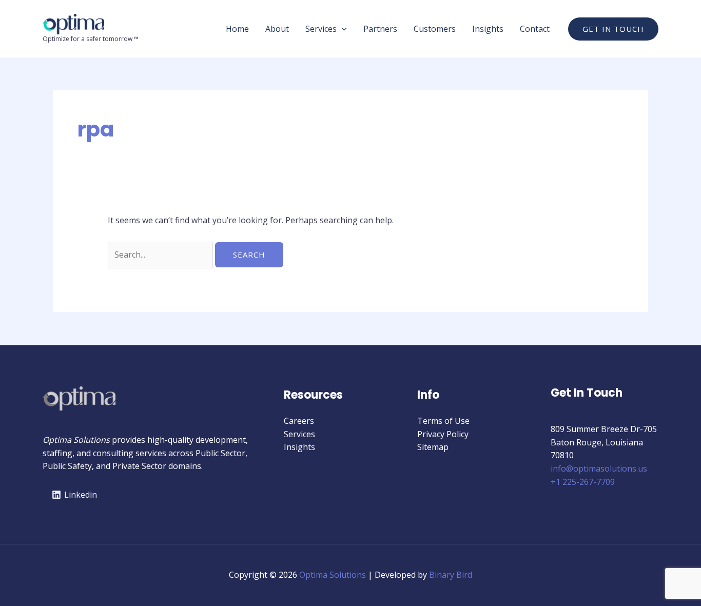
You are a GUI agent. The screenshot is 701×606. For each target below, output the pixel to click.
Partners (380, 28)
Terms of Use (443, 420)
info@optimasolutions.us (599, 468)
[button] (342, 28)
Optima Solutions (332, 574)
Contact (535, 28)
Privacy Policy (443, 434)
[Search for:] (161, 254)
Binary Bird (450, 574)
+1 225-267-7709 (583, 481)
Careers (299, 420)
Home (237, 28)
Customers (435, 28)
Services (321, 28)
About (277, 28)
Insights (487, 28)
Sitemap (433, 447)
